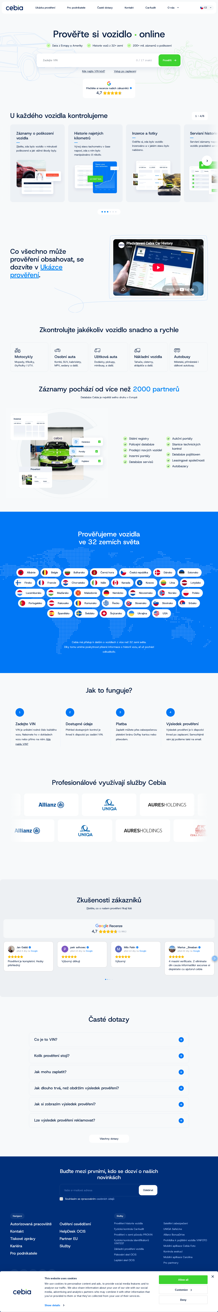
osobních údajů (105, 1199)
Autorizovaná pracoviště (31, 1224)
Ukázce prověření (36, 271)
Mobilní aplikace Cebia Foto (180, 1246)
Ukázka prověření (45, 7)
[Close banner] (213, 1276)
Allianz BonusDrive (174, 1234)
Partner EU (69, 1238)
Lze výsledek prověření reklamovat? (64, 1120)
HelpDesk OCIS (72, 1231)
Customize (181, 1289)
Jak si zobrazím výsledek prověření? (65, 1104)
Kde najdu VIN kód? (93, 71)
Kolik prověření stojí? (51, 1055)
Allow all (183, 1279)
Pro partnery (171, 1262)
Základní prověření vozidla (129, 1249)
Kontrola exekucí (173, 1251)
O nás (171, 7)
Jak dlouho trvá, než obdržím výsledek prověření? (76, 1088)
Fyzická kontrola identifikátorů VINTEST (131, 1242)
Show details (52, 1305)
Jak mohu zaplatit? (50, 1072)
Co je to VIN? (45, 1039)
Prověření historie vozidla (128, 1223)
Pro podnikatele (76, 7)
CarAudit (150, 7)
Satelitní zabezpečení (176, 1223)
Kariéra (16, 1246)
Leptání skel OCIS (124, 1260)
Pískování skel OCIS (125, 1254)
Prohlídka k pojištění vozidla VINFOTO (185, 1240)
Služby (65, 1246)
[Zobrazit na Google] (11, 949)
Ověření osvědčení (75, 1224)
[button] (3, 958)
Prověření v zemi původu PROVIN (133, 1234)
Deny (183, 1299)
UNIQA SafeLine (173, 1229)
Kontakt (129, 7)
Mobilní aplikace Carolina (178, 1257)
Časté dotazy (105, 7)
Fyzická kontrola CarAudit (129, 1229)
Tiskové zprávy (22, 1238)
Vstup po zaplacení (125, 71)
